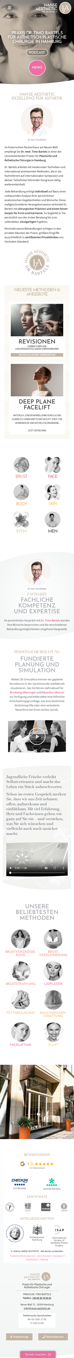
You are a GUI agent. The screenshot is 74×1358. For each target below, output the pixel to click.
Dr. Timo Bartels (50, 620)
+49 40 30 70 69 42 (41, 1298)
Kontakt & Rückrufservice (22, 1256)
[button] (37, 736)
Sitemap (44, 1259)
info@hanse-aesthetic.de (37, 1308)
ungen (32, 692)
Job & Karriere (44, 1256)
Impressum (58, 1256)
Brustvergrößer (19, 692)
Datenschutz (32, 1259)
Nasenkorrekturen (53, 692)
